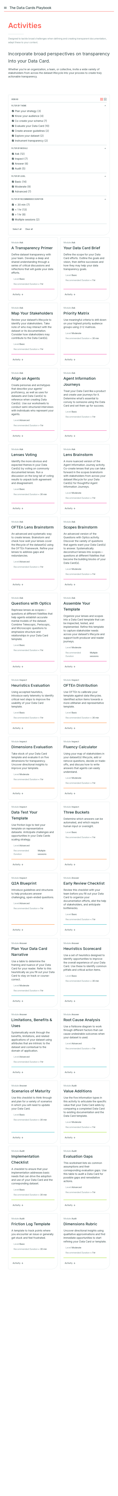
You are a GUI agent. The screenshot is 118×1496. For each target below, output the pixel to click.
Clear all (29, 229)
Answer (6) (21, 163)
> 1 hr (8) (20, 214)
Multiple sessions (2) (27, 219)
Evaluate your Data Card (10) (32, 125)
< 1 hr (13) (21, 209)
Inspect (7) (21, 158)
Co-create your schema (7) (31, 120)
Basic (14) (21, 181)
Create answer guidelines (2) (32, 130)
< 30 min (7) (22, 204)
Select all (17, 229)
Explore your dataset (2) (29, 135)
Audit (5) (20, 168)
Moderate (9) (23, 186)
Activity (16, 294)
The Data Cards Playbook (30, 7)
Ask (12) (20, 153)
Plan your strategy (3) (28, 111)
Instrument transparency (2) (31, 140)
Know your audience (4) (29, 115)
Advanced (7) (23, 191)
